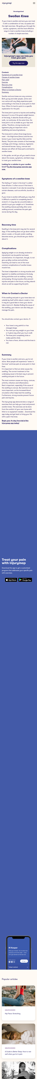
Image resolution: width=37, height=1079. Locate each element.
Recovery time (7, 85)
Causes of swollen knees (11, 77)
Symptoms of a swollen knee (12, 75)
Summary (5, 92)
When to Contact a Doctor (11, 90)
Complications (7, 87)
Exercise (5, 82)
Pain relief (5, 80)
